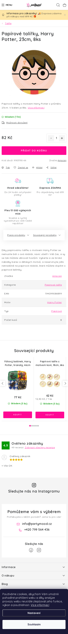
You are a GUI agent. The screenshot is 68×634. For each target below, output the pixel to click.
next (65, 383)
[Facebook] (31, 550)
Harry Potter (54, 302)
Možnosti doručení (17, 122)
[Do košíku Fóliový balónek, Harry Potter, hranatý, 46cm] (17, 415)
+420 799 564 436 (37, 529)
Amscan (62, 160)
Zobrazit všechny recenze (40, 447)
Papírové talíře (53, 284)
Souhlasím (34, 624)
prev (2, 383)
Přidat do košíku (34, 150)
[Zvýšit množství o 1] (62, 138)
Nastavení (34, 613)
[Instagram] (39, 550)
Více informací (40, 605)
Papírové (56, 311)
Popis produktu (16, 235)
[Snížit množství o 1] (51, 138)
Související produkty (45, 235)
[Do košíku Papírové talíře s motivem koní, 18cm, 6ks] (49, 415)
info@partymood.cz (37, 524)
